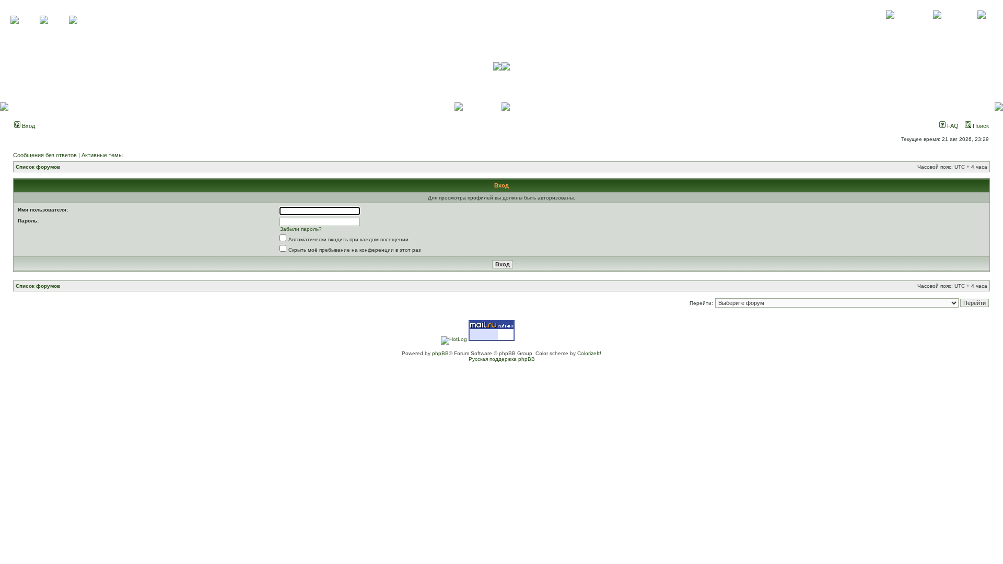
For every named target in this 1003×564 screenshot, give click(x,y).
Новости (981, 26)
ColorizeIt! (589, 353)
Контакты (937, 26)
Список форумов (38, 167)
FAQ (952, 126)
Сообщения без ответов (45, 155)
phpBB (440, 353)
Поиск (980, 126)
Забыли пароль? (301, 229)
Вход (27, 126)
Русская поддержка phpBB (502, 359)
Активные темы (102, 155)
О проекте (890, 26)
